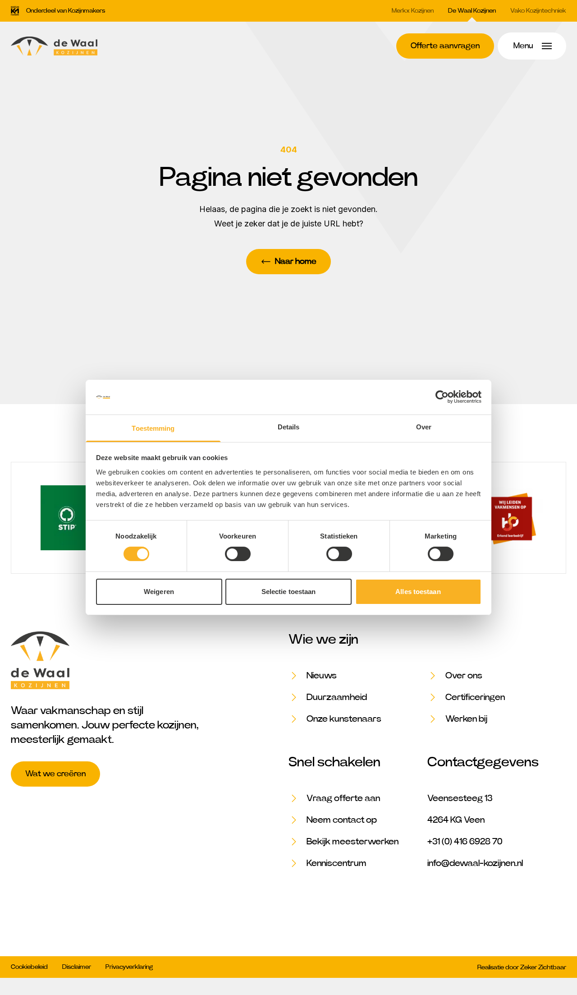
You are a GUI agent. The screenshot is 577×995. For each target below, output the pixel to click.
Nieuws (322, 675)
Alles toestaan (417, 591)
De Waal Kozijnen (472, 11)
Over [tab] (423, 427)
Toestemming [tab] (153, 428)
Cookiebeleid (29, 967)
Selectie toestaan (288, 591)
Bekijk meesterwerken (352, 841)
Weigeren (159, 591)
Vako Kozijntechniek (538, 11)
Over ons (463, 675)
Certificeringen (475, 697)
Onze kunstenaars (344, 718)
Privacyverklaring (129, 967)
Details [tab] (289, 427)
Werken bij (466, 718)
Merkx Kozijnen (413, 11)
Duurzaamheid (337, 697)
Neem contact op (342, 820)
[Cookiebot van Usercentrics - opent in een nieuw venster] (442, 397)
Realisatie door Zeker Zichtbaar (521, 967)
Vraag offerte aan (343, 798)
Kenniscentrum (336, 863)
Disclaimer (76, 967)
